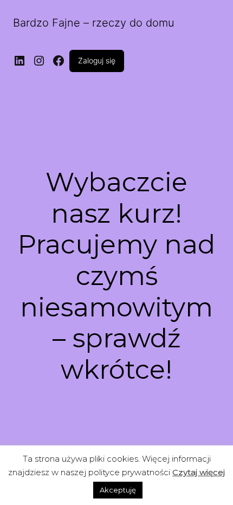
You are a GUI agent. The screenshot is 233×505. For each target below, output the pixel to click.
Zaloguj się (96, 60)
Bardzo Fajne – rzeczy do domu (93, 22)
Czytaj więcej (198, 472)
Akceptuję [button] (118, 489)
